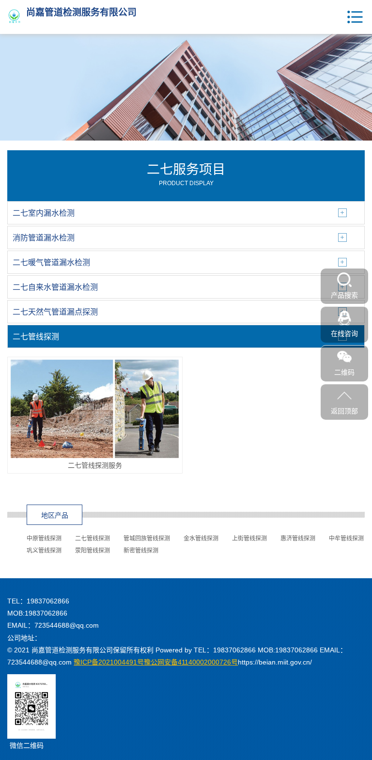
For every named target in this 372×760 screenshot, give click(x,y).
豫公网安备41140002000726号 (156, 662)
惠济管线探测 (297, 538)
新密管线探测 (141, 550)
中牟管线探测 (346, 538)
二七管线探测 (92, 538)
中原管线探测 (44, 538)
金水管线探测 (201, 538)
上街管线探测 (249, 538)
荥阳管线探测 (92, 550)
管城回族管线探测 (147, 538)
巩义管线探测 (44, 550)
